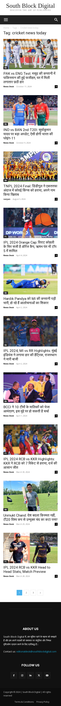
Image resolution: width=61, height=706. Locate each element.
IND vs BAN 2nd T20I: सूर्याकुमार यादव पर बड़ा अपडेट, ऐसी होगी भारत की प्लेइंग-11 (28, 134)
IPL (5, 236)
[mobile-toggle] (5, 19)
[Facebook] (14, 675)
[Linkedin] (30, 675)
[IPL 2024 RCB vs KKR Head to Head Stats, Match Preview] (30, 548)
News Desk (8, 86)
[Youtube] (47, 675)
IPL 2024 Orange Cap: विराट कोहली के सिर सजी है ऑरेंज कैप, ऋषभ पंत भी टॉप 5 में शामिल (29, 246)
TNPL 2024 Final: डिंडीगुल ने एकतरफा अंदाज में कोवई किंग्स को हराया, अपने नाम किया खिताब (30, 190)
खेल (5, 68)
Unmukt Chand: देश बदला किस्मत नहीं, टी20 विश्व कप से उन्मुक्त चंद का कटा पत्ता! (30, 517)
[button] (56, 19)
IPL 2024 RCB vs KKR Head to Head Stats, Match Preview (26, 569)
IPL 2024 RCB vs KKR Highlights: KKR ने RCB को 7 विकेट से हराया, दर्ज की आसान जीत (30, 463)
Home (6, 27)
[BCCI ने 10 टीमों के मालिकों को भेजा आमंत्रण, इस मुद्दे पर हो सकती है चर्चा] (30, 387)
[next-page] (40, 592)
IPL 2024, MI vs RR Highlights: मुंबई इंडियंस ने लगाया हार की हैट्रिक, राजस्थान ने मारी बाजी (30, 355)
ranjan (6, 199)
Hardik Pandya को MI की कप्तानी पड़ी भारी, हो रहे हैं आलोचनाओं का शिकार (29, 301)
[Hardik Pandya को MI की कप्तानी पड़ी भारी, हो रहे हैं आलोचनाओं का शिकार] (30, 279)
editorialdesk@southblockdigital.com (36, 651)
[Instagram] (22, 675)
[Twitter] (39, 675)
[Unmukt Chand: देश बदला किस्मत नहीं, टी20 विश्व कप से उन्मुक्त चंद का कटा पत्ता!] (30, 496)
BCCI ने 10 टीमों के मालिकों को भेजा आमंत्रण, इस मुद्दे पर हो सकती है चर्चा (26, 409)
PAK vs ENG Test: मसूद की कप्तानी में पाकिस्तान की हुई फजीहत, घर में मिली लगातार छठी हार (29, 77)
